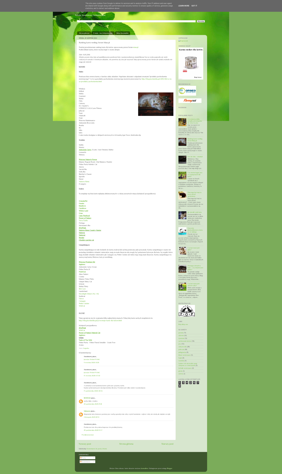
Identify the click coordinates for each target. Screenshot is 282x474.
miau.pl (135, 47)
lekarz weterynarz (184, 355)
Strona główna (84, 33)
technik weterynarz (184, 368)
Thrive (81, 299)
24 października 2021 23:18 (93, 404)
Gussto (81, 203)
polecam (181, 349)
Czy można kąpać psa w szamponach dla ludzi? (195, 174)
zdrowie (181, 335)
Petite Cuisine (84, 303)
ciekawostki (182, 347)
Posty (83, 458)
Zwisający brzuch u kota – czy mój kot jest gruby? (195, 267)
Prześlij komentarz (88, 435)
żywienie (181, 338)
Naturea (82, 233)
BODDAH (87, 398)
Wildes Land (83, 211)
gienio (180, 371)
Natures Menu (84, 181)
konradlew (144, 468)
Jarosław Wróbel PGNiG (92, 359)
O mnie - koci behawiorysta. (103, 33)
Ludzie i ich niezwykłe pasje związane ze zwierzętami (187, 364)
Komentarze (85, 462)
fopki (180, 358)
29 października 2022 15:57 (93, 430)
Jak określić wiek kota (195, 212)
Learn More (183, 6)
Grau (81, 213)
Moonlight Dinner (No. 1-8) (89, 294)
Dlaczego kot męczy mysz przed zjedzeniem (194, 194)
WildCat (82, 306)
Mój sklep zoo (183, 324)
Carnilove (82, 208)
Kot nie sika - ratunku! (195, 156)
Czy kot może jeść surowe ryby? (194, 284)
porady (180, 333)
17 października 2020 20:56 (93, 391)
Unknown (87, 411)
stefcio (180, 374)
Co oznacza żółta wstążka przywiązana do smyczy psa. (195, 121)
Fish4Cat (82, 272)
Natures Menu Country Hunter (90, 230)
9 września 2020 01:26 (91, 362)
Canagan (82, 301)
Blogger (169, 468)
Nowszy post (85, 444)
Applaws (82, 264)
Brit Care (82, 289)
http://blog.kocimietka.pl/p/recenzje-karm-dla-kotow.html (100, 320)
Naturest (82, 235)
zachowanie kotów (184, 341)
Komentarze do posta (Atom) (97, 449)
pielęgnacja (182, 352)
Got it (194, 6)
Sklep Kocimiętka (122, 33)
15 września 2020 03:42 (92, 375)
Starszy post (167, 444)
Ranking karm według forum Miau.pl (195, 140)
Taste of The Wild (85, 340)
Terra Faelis (83, 220)
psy (179, 344)
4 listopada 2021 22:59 (91, 417)
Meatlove (82, 206)
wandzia (181, 361)
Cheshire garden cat (86, 240)
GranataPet (83, 201)
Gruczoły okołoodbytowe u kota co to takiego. (195, 230)
